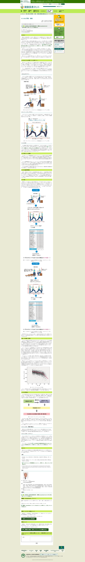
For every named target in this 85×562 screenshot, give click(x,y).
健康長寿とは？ (25, 11)
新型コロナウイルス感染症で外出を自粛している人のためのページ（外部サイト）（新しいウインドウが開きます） (36, 46)
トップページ (21, 11)
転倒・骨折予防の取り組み (59, 51)
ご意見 (23, 537)
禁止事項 (36, 551)
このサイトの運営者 (61, 11)
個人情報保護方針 (46, 551)
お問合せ (62, 551)
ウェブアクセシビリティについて (55, 551)
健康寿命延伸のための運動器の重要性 (59, 44)
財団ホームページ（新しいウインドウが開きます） (49, 554)
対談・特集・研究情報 (49, 11)
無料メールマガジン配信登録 (29, 518)
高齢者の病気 (30, 11)
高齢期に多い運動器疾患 (59, 46)
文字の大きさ (56, 4)
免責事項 (41, 551)
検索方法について (59, 6)
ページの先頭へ (61, 548)
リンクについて (31, 551)
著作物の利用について (24, 551)
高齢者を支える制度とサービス (36, 11)
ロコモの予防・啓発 (58, 48)
